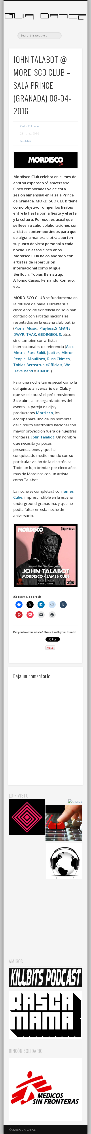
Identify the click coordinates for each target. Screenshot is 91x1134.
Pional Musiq (25, 328)
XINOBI (44, 370)
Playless (46, 328)
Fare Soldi (36, 352)
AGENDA (25, 141)
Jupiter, (53, 352)
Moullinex (36, 358)
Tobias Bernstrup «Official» (38, 364)
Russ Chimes (58, 358)
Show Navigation (71, 39)
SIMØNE (62, 328)
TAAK (31, 334)
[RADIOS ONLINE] (64, 862)
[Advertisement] (45, 914)
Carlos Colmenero (30, 126)
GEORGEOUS (49, 334)
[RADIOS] (75, 801)
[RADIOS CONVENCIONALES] (64, 823)
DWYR (18, 334)
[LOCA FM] (27, 818)
